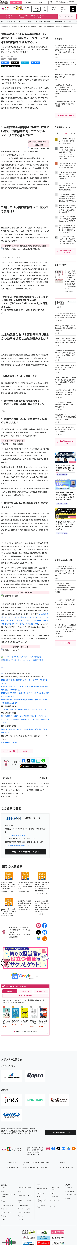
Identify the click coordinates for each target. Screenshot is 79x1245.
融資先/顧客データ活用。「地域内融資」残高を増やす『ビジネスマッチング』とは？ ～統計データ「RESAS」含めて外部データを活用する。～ (25, 719)
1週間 (65, 133)
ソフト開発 (56, 1)
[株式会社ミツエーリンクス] (11, 1076)
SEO (2, 21)
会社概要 (44, 1167)
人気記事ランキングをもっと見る (67, 251)
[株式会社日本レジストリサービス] (11, 1100)
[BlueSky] (44, 932)
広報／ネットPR (6, 1212)
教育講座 (62, 2)
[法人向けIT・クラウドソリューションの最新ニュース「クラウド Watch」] (43, 1238)
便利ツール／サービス (42, 1201)
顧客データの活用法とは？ (10, 742)
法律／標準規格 (23, 1205)
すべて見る (67, 643)
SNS (29, 21)
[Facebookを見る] (53, 1148)
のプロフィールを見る (25, 852)
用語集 (68, 1198)
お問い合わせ (46, 1162)
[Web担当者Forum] (11, 1149)
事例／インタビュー (55, 1188)
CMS (70, 21)
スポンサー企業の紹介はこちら (61, 1133)
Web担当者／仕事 (7, 1205)
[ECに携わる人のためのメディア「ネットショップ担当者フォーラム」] (43, 1243)
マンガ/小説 (55, 1196)
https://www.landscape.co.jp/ (17, 845)
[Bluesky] (63, 1148)
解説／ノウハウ (42, 1188)
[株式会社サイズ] (59, 1100)
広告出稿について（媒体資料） (31, 1163)
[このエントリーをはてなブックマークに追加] (33, 760)
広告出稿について (63, 9)
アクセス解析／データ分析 (42, 21)
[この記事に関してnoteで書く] (38, 761)
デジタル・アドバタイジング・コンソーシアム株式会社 (22, 656)
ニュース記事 (70, 1191)
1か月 (73, 133)
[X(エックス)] (38, 932)
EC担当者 (28, 2)
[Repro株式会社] (35, 1076)
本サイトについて (11, 1162)
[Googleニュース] (38, 938)
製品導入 (41, 2)
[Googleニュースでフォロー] (68, 1148)
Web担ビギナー (27, 9)
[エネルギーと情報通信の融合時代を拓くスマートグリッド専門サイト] (28, 1243)
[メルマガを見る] (48, 1148)
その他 (21, 1219)
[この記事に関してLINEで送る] (43, 760)
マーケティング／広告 (13, 21)
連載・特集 (45, 9)
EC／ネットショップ (24, 1212)
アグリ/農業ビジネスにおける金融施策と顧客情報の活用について (25, 709)
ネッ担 (23, 934)
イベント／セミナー (56, 1201)
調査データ (41, 1193)
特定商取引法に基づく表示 (31, 1167)
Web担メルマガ (37, 9)
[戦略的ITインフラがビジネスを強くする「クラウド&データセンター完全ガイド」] (28, 1232)
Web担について (54, 9)
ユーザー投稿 (14, 26)
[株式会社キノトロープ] (35, 1100)
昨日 (58, 133)
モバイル (4, 1216)
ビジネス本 (25, 991)
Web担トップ (4, 26)
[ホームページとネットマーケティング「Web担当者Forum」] (57, 1232)
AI (24, 21)
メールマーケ (23, 1216)
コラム (40, 1196)
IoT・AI (60, 1)
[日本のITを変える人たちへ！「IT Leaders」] (57, 1238)
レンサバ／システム (24, 1209)
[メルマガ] (38, 925)
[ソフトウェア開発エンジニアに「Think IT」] (43, 1232)
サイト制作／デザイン (59, 21)
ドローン (57, 2)
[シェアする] (23, 760)
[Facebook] (44, 925)
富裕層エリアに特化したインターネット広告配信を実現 (23, 660)
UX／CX (4, 1209)
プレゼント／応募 (71, 1195)
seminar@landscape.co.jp (15, 835)
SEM (3, 1219)
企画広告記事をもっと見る (67, 442)
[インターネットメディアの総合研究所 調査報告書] (28, 1238)
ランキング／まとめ (42, 1206)
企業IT (51, 1)
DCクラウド (65, 1)
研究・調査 (71, 1)
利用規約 (62, 1162)
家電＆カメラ (41, 991)
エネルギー (52, 2)
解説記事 (69, 1188)
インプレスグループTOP (66, 1167)
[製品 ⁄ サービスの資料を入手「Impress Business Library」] (57, 1243)
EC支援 (66, 2)
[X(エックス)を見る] (58, 1148)
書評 (53, 1193)
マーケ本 (10, 991)
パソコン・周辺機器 (25, 995)
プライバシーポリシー (12, 1167)
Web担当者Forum (8, 8)
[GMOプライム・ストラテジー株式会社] (11, 1115)
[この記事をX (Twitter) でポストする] (28, 760)
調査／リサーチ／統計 (25, 1201)
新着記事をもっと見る (67, 116)
